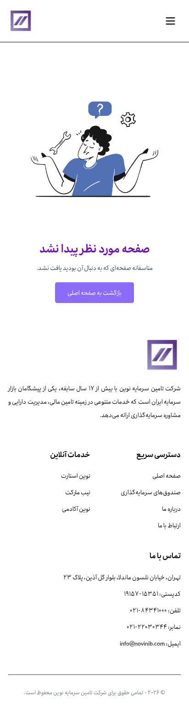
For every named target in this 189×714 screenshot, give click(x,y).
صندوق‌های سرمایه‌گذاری (151, 492)
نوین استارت (75, 475)
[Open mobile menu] (170, 21)
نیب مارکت (77, 492)
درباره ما (171, 508)
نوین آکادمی (76, 508)
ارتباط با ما (169, 525)
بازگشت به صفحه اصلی (94, 292)
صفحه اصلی (166, 475)
